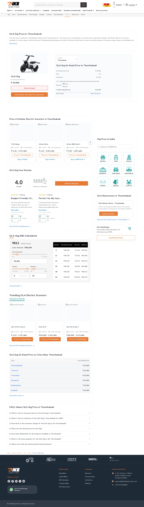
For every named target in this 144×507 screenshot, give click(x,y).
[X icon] (20, 481)
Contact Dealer (108, 214)
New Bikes (62, 473)
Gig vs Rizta (50, 159)
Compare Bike (64, 483)
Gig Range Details (116, 238)
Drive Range (33, 14)
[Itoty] (72, 459)
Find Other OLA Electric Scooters (29, 95)
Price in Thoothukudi (22, 155)
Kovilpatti (15, 380)
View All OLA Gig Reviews (19, 226)
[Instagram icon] (16, 481)
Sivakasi (14, 390)
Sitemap (88, 483)
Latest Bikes (63, 476)
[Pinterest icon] (12, 481)
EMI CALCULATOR (101, 10)
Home (8, 453)
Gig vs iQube (22, 159)
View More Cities (15, 395)
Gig (9, 14)
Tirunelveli (15, 375)
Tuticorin (14, 370)
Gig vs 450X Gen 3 (78, 159)
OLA (25, 453)
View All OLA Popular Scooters (20, 346)
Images (41, 14)
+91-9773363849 (121, 485)
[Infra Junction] (93, 459)
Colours (49, 14)
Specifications (22, 14)
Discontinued (29, 88)
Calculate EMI (14, 286)
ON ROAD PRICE (56, 10)
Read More (15, 210)
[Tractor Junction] (29, 459)
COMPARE (46, 10)
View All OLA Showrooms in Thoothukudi (112, 220)
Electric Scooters (17, 453)
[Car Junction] (114, 459)
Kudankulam (16, 385)
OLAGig (15, 76)
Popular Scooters (17, 299)
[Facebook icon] (9, 481)
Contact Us (89, 480)
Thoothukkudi (16, 365)
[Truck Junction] (50, 459)
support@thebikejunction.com (126, 481)
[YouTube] (23, 481)
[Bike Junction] (13, 5)
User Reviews (58, 14)
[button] (83, 4)
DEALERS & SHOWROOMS (72, 10)
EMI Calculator (96, 93)
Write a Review (71, 183)
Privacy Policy (90, 476)
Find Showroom (64, 487)
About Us (88, 473)
